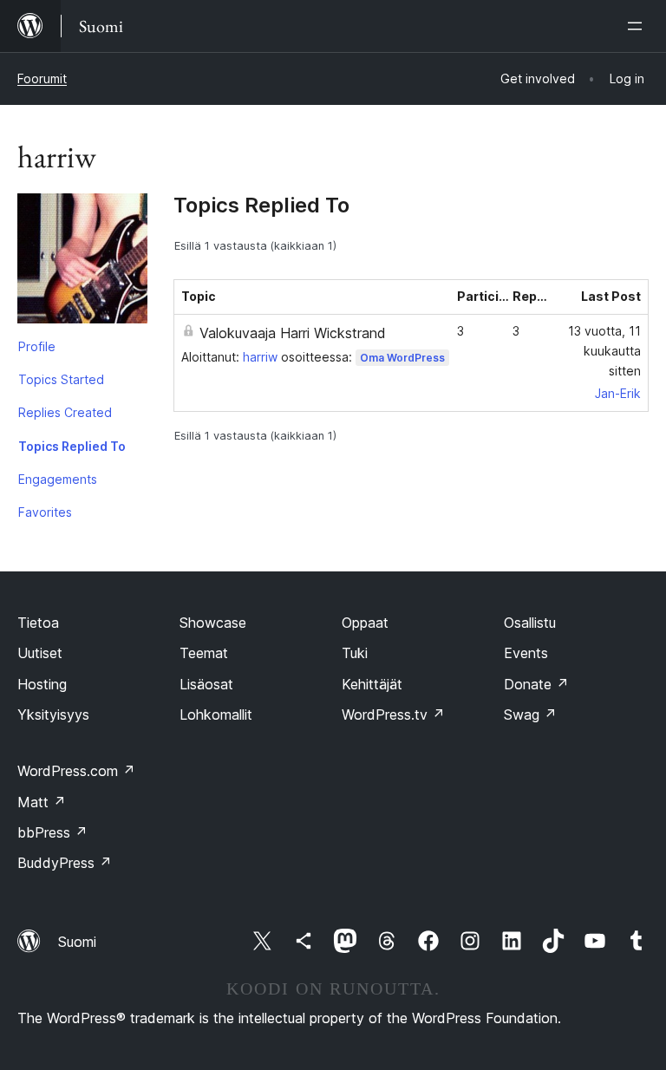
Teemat (204, 653)
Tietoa (38, 622)
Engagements (57, 479)
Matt (41, 802)
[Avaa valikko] (638, 26)
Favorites (45, 512)
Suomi (77, 941)
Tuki (355, 653)
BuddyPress (64, 862)
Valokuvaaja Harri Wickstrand (292, 333)
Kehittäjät (372, 684)
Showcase (213, 622)
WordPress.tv (393, 714)
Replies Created (65, 412)
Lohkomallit (216, 714)
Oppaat (365, 622)
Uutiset (39, 653)
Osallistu (530, 622)
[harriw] (82, 261)
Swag (530, 714)
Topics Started (61, 379)
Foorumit (42, 78)
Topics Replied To (72, 446)
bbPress (52, 832)
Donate (536, 684)
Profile (37, 346)
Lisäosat (206, 684)
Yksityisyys (53, 714)
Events (526, 653)
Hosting (42, 684)
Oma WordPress (402, 357)
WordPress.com (76, 771)
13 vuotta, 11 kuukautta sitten (604, 350)
